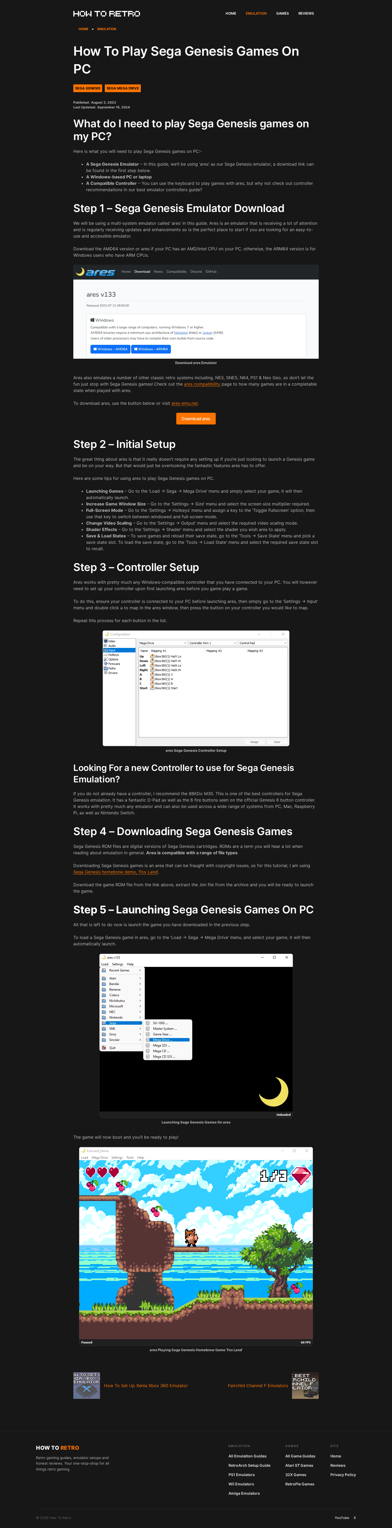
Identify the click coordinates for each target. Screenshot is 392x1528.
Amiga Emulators (244, 1493)
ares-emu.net (184, 403)
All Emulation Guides (248, 1456)
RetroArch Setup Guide (249, 1465)
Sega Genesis (87, 88)
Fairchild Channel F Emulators (258, 1385)
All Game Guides (300, 1456)
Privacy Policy (343, 1474)
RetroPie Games (299, 1484)
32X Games (295, 1474)
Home (231, 13)
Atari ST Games (299, 1465)
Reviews (306, 13)
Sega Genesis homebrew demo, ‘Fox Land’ (115, 872)
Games (282, 13)
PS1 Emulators (242, 1474)
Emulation (256, 13)
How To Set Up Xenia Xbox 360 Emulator (146, 1385)
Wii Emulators (241, 1484)
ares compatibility (202, 384)
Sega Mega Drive (123, 88)
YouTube (342, 1518)
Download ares (196, 418)
